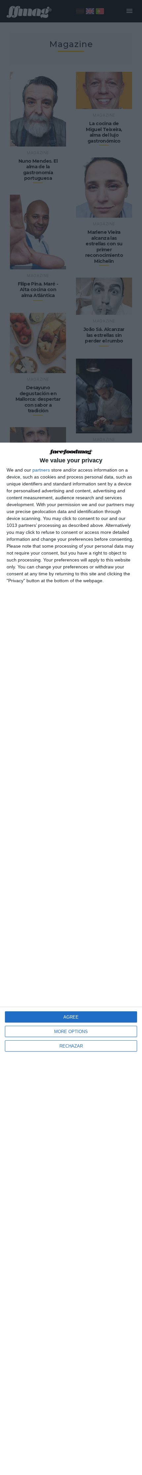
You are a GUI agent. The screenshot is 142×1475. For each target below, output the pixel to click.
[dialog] (71, 959)
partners (41, 470)
